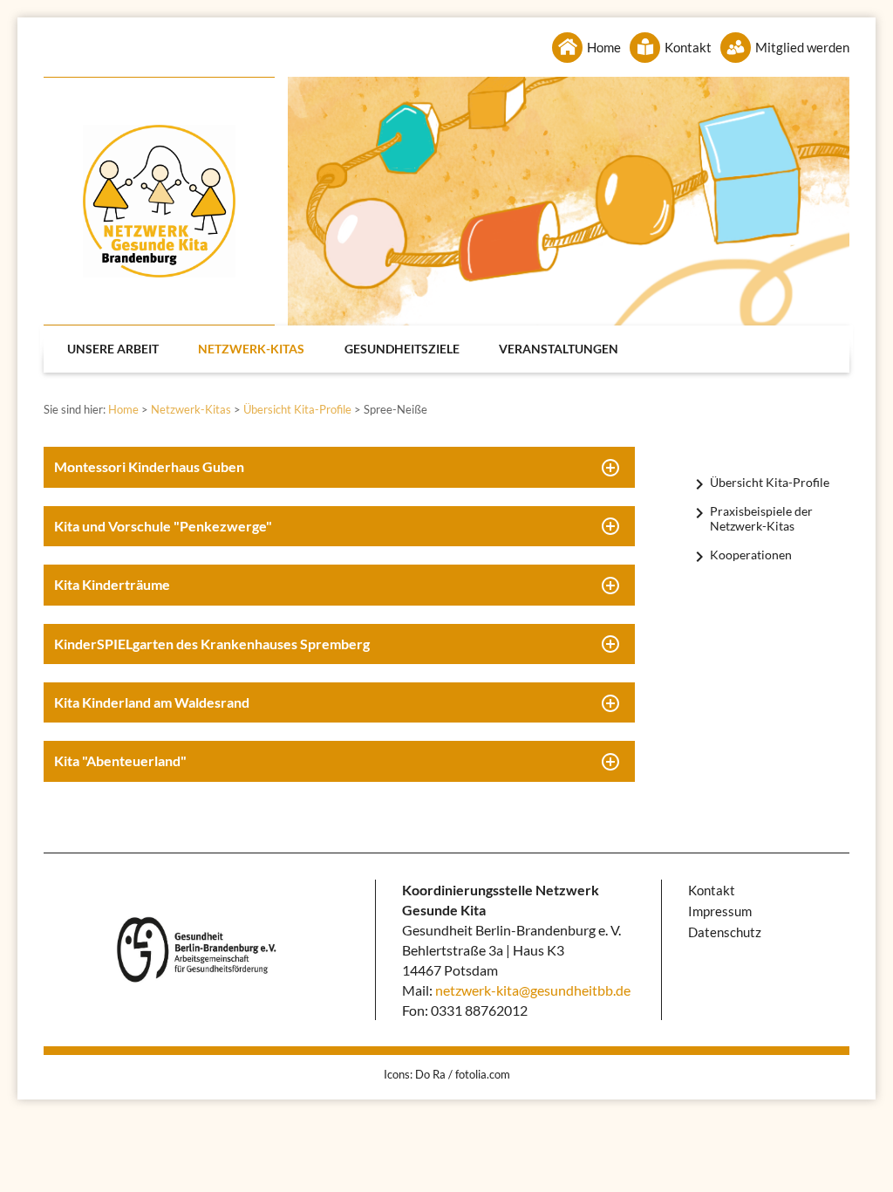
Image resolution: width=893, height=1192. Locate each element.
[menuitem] (114, 349)
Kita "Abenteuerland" (120, 760)
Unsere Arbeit (113, 348)
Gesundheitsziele (402, 348)
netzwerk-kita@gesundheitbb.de (533, 990)
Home (604, 47)
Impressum (720, 911)
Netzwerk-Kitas (251, 348)
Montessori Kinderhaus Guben (149, 466)
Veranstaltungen (558, 348)
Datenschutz (724, 932)
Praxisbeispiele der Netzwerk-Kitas (761, 518)
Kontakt (688, 47)
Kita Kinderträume (112, 584)
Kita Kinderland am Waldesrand (151, 702)
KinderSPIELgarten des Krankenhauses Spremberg (212, 643)
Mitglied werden (802, 47)
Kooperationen (751, 554)
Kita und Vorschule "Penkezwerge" (163, 525)
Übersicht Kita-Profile (297, 409)
